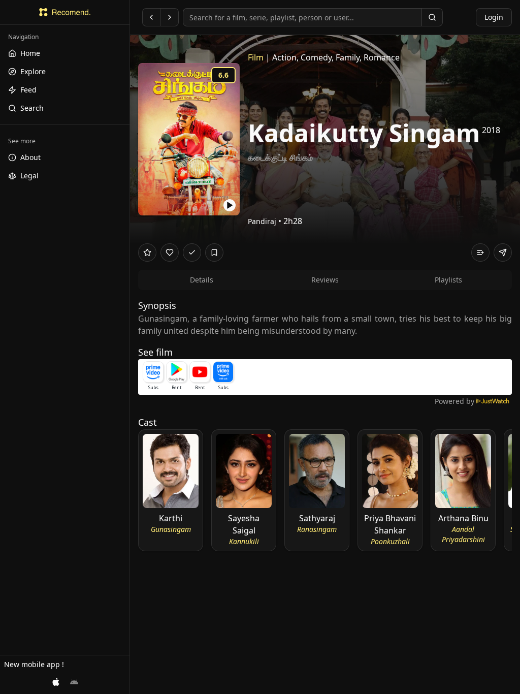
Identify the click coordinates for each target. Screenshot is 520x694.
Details (201, 280)
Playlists (448, 280)
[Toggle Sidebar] (129, 347)
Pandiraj (262, 221)
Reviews (325, 280)
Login (493, 17)
